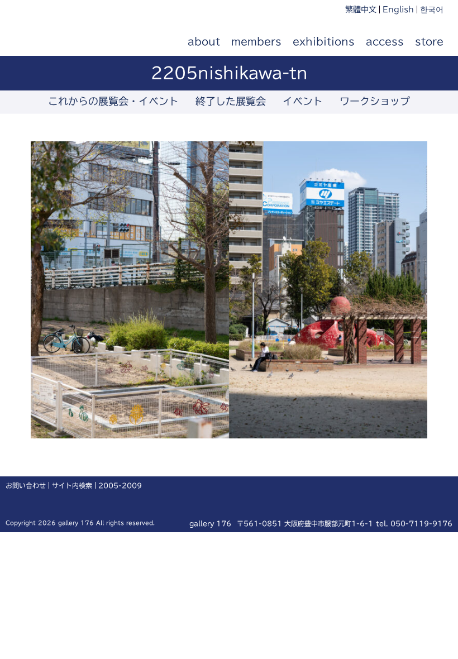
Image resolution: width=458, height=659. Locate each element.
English (398, 9)
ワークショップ (375, 101)
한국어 (431, 9)
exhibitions (324, 41)
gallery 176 (77, 42)
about (204, 41)
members (256, 41)
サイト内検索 (72, 485)
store (429, 41)
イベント (303, 101)
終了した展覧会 (230, 101)
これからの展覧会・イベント (113, 101)
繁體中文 (360, 9)
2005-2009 (120, 485)
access (385, 41)
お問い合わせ (26, 485)
